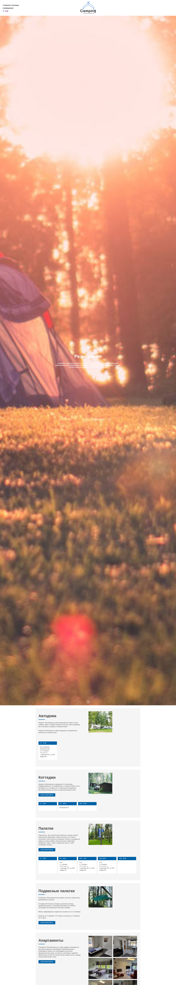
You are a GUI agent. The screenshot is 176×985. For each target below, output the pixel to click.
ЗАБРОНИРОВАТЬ (46, 795)
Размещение (8, 8)
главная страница (11, 5)
